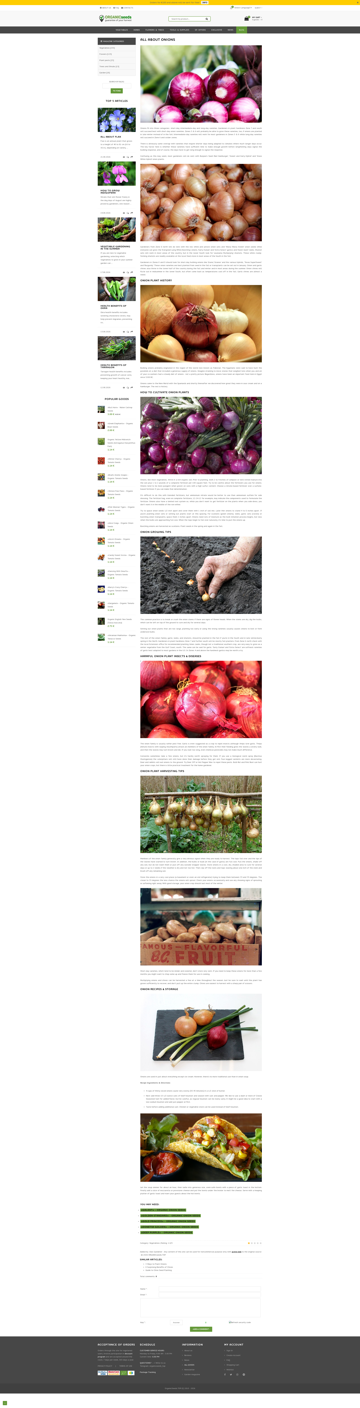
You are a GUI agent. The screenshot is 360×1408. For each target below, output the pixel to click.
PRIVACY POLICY (105, 1366)
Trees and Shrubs (107, 66)
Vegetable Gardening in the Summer (115, 247)
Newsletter (189, 1369)
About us (188, 1350)
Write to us (161, 1363)
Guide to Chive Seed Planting (159, 1270)
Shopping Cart (233, 1365)
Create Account (233, 1355)
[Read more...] (123, 157)
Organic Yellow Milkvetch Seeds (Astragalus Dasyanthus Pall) (121, 442)
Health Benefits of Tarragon (113, 366)
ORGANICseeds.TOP (157, 1255)
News (186, 1360)
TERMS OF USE (125, 1366)
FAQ (117, 8)
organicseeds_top (157, 1366)
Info (204, 2)
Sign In (230, 1350)
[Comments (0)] (127, 157)
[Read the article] (117, 131)
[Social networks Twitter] (231, 1374)
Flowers (103, 54)
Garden (102, 72)
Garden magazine (192, 1374)
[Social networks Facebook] (225, 1374)
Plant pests (104, 60)
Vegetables (154, 1243)
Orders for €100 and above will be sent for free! (175, 2)
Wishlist (230, 1369)
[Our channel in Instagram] (237, 1374)
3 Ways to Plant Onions (156, 1264)
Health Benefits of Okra (113, 307)
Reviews (188, 1355)
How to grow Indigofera (110, 191)
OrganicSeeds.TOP (173, 1388)
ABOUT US (106, 8)
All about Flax (111, 136)
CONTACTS (128, 8)
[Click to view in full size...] (201, 1181)
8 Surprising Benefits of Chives (159, 1267)
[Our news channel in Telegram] (244, 1374)
